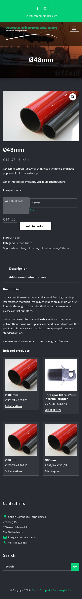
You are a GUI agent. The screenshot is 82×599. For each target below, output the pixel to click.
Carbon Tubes (24, 243)
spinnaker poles (48, 248)
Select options (13, 406)
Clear (32, 210)
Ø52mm (64, 248)
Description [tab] (18, 268)
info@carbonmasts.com (43, 15)
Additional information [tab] (27, 277)
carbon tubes (17, 248)
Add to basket (35, 226)
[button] (72, 96)
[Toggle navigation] (74, 28)
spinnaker (32, 248)
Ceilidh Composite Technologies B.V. (52, 590)
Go (75, 566)
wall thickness (14, 201)
